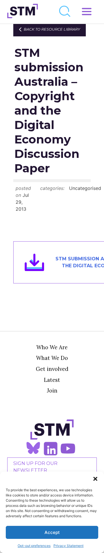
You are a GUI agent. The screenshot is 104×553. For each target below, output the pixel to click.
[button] (95, 479)
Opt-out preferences (34, 545)
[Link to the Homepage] (22, 12)
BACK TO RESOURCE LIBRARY (52, 29)
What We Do (52, 357)
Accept (52, 532)
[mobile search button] (65, 11)
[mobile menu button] (87, 11)
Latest (52, 379)
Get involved (52, 368)
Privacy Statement (68, 545)
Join (52, 390)
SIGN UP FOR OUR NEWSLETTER (35, 467)
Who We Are (52, 347)
